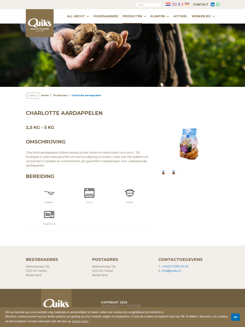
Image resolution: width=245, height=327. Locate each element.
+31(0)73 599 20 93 (175, 266)
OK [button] (235, 317)
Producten (132, 16)
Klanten (157, 16)
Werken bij (201, 16)
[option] (188, 143)
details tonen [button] (80, 321)
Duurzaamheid (105, 16)
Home (45, 95)
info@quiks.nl (171, 271)
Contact (200, 4)
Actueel (180, 16)
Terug (33, 95)
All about (76, 16)
